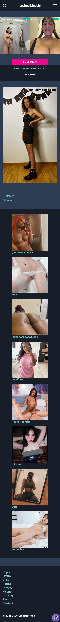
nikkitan (16, 464)
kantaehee (18, 549)
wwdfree (17, 379)
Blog (5, 599)
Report (7, 572)
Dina (14, 506)
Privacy (7, 587)
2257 (6, 579)
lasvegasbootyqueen (25, 336)
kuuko (15, 294)
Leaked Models (30, 5)
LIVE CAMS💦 (30, 62)
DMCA (7, 575)
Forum (7, 591)
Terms (7, 583)
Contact (8, 603)
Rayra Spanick (21, 421)
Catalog (8, 595)
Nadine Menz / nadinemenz (30, 68)
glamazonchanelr (22, 252)
